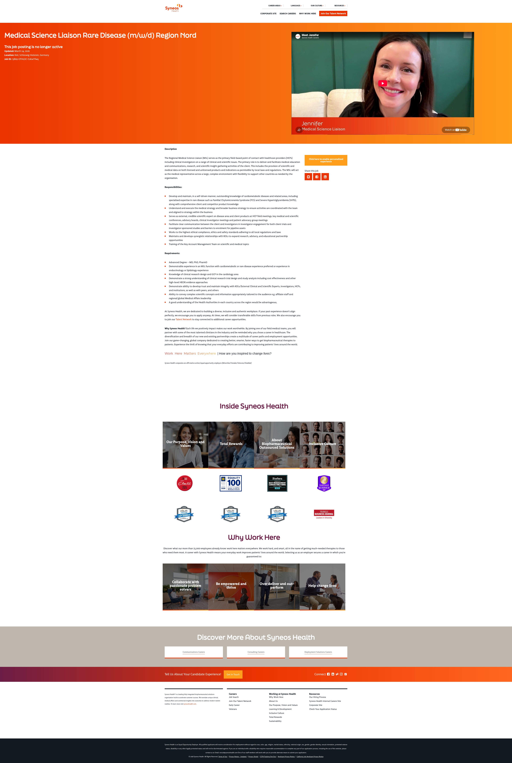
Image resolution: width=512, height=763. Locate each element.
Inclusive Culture (276, 713)
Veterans (233, 709)
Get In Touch (233, 674)
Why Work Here (307, 13)
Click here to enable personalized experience (326, 160)
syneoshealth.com (190, 704)
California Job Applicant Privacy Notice (310, 757)
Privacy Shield (253, 757)
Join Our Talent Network (333, 13)
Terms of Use (222, 757)
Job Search (234, 697)
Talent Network (184, 319)
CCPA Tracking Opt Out (268, 757)
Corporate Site (268, 13)
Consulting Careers (256, 652)
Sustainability (275, 721)
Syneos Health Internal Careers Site (325, 701)
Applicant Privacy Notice (286, 757)
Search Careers (288, 13)
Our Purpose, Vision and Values (283, 705)
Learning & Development (280, 709)
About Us (273, 701)
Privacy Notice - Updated (238, 757)
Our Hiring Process (317, 697)
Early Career (234, 705)
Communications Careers (194, 652)
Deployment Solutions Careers (318, 652)
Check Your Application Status (323, 709)
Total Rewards (275, 717)
